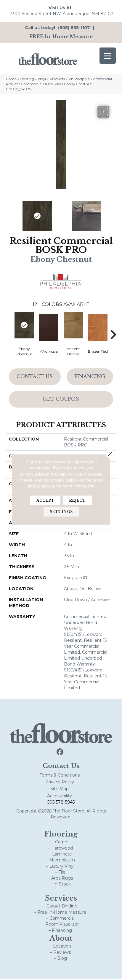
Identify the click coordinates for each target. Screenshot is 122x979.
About (61, 938)
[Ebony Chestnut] (24, 325)
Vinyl (42, 79)
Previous (9, 213)
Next (113, 213)
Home (11, 79)
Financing (89, 376)
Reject (77, 500)
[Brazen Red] (98, 328)
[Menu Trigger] (107, 55)
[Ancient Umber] (73, 325)
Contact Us (35, 376)
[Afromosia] (48, 328)
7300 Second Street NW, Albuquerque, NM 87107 (61, 13)
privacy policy (63, 480)
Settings (61, 511)
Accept (45, 500)
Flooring (27, 79)
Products (57, 79)
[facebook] (60, 752)
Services (61, 898)
